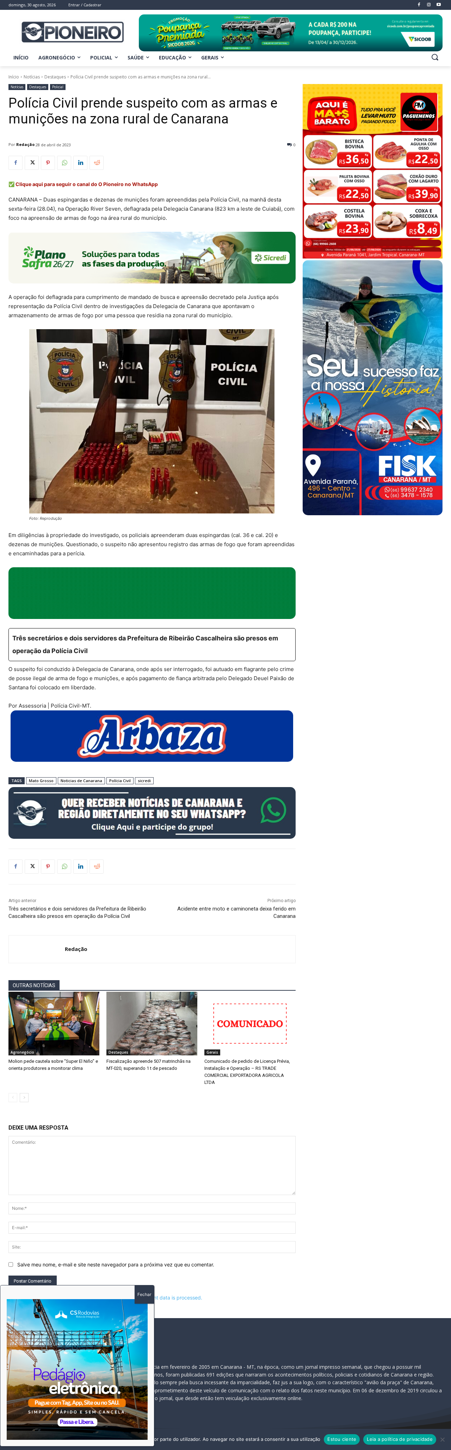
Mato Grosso (41, 780)
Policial (57, 86)
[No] (442, 1439)
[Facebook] (15, 163)
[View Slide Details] (291, 32)
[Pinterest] (48, 163)
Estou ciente (341, 1439)
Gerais (212, 1052)
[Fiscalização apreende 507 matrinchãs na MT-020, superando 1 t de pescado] (151, 1023)
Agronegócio (22, 1052)
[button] (435, 57)
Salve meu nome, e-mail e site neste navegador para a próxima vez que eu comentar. (115, 1264)
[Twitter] (32, 163)
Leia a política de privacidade (400, 1439)
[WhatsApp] (64, 163)
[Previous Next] (77, 1369)
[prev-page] (12, 1097)
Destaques (55, 77)
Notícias (32, 77)
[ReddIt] (96, 163)
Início (13, 77)
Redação (25, 144)
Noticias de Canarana (81, 780)
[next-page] (24, 1097)
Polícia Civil (120, 780)
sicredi (144, 780)
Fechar (144, 1294)
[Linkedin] (80, 163)
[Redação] (36, 949)
